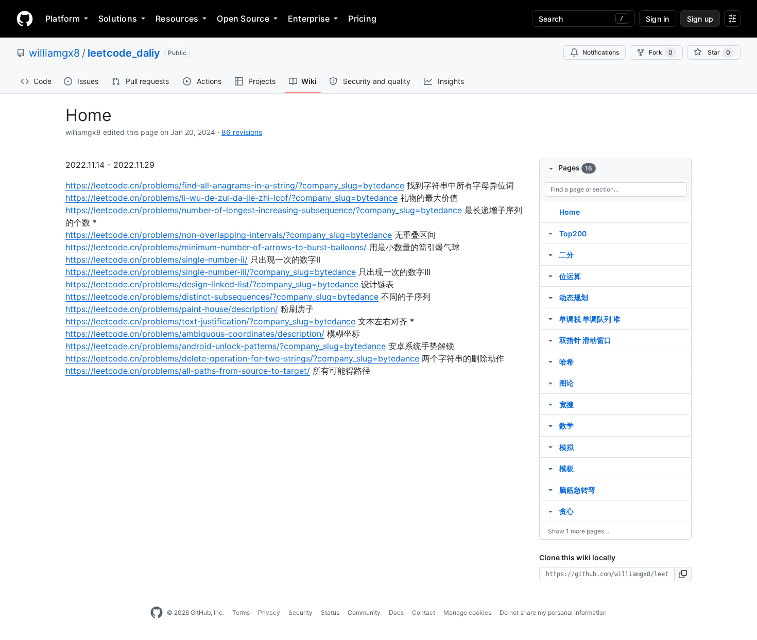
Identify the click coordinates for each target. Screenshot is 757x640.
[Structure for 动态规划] (550, 297)
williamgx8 (54, 53)
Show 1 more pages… (578, 531)
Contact (423, 612)
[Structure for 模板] (550, 468)
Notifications (600, 52)
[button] (683, 574)
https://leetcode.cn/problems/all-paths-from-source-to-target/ (187, 371)
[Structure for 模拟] (550, 447)
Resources (177, 18)
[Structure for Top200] (550, 233)
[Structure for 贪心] (550, 511)
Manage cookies (467, 612)
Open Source (243, 18)
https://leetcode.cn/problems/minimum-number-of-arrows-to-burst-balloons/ (216, 247)
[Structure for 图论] (550, 382)
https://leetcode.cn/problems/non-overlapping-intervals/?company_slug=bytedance (228, 235)
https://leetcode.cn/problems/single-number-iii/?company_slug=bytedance (210, 272)
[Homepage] (24, 18)
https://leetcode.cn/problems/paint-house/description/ (171, 309)
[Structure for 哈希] (550, 361)
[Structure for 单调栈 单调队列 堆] (550, 318)
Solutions (117, 18)
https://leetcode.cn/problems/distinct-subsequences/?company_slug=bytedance (221, 296)
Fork (661, 52)
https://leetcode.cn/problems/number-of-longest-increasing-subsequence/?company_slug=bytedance (263, 210)
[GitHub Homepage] (156, 612)
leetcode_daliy (124, 53)
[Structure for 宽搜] (550, 404)
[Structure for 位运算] (550, 276)
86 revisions (241, 132)
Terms (241, 612)
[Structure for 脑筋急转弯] (550, 489)
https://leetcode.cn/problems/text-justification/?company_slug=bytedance (210, 321)
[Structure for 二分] (550, 254)
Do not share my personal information (553, 612)
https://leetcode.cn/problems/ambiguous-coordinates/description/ (194, 333)
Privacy (269, 612)
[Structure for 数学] (550, 425)
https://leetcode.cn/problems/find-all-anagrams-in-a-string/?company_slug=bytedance (234, 185)
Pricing (362, 18)
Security (300, 612)
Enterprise (309, 18)
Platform (62, 18)
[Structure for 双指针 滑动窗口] (550, 340)
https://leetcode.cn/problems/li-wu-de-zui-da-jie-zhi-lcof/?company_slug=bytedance (231, 198)
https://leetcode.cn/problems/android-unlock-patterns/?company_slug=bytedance (225, 346)
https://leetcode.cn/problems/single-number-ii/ (156, 259)
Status (330, 612)
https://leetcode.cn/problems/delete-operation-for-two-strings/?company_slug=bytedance (242, 358)
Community (364, 612)
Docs (396, 612)
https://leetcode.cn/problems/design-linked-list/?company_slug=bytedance (211, 284)
